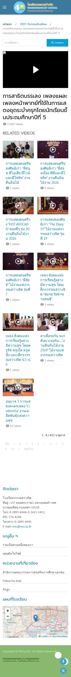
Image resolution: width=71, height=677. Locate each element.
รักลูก (6, 589)
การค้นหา (59, 42)
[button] (4, 7)
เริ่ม (7, 444)
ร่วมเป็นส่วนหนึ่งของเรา (18, 545)
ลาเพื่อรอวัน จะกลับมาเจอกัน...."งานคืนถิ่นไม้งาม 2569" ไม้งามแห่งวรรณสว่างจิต (52, 345)
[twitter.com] (63, 670)
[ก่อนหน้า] (14, 443)
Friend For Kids (12, 581)
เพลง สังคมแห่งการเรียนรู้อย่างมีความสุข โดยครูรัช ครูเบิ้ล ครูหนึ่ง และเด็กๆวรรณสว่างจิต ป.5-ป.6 (18, 350)
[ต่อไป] (19, 448)
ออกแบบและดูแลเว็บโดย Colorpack (21, 659)
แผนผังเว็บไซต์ (12, 553)
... (45, 444)
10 (12, 449)
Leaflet (44, 636)
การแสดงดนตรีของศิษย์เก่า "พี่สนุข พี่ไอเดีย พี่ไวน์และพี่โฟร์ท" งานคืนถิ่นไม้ (18, 173)
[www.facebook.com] (63, 661)
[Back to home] (35, 7)
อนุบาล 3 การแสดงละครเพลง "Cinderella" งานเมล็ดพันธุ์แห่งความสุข (18, 411)
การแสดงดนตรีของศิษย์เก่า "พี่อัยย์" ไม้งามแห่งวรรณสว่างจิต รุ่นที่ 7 (18, 284)
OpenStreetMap (59, 636)
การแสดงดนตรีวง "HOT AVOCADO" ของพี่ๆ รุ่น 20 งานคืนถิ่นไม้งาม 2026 (18, 229)
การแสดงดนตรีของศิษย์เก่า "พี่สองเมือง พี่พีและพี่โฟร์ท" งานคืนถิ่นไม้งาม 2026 (52, 173)
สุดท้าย (28, 449)
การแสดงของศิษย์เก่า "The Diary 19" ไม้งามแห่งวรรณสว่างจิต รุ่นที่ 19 (52, 229)
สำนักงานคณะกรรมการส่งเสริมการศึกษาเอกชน (33, 572)
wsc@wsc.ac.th (21, 526)
